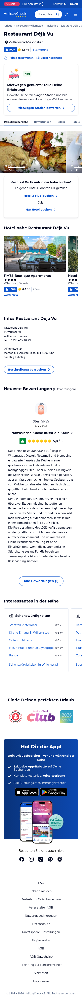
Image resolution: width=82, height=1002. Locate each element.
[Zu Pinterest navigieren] (50, 859)
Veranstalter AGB (41, 907)
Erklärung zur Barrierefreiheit (41, 965)
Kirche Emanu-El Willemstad (29, 632)
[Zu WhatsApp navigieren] (60, 859)
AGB (41, 948)
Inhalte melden (41, 891)
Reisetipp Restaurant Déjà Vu (64, 25)
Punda (13, 655)
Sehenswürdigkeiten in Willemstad (33, 664)
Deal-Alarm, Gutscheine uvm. (41, 899)
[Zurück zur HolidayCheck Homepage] (15, 14)
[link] (67, 14)
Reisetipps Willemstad (29, 25)
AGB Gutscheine (41, 956)
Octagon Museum (21, 640)
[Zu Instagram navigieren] (31, 859)
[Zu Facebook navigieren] (22, 859)
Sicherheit (41, 973)
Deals (10, 3)
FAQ (41, 883)
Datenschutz (41, 924)
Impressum (41, 981)
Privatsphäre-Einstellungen (41, 932)
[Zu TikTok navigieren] (41, 859)
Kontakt (58, 3)
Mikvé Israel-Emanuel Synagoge (31, 648)
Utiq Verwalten (41, 940)
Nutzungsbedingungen (41, 916)
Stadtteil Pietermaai (23, 625)
